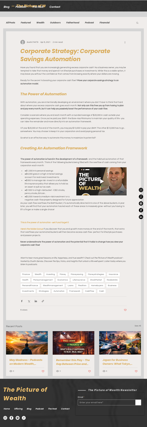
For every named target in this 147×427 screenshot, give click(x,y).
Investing (50, 274)
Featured (26, 22)
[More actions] (125, 42)
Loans (70, 286)
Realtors (82, 286)
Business (112, 286)
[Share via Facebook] (21, 301)
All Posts (10, 22)
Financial (105, 22)
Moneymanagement (43, 280)
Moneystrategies (96, 274)
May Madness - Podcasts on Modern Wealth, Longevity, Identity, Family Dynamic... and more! (26, 362)
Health (25, 280)
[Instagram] (141, 190)
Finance (26, 274)
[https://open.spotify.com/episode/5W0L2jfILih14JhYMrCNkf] (141, 203)
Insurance (113, 274)
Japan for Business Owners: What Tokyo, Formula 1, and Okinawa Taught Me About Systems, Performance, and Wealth (118, 362)
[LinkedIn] (141, 217)
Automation (59, 291)
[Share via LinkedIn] (35, 301)
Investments (28, 291)
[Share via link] (42, 301)
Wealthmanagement (53, 286)
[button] (137, 23)
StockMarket (96, 280)
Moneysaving (77, 274)
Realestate (112, 280)
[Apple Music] (141, 197)
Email (80, 397)
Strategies (44, 291)
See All (138, 326)
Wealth (40, 22)
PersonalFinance (30, 286)
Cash (101, 291)
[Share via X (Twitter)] (28, 301)
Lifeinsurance (79, 280)
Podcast (89, 22)
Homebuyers (97, 286)
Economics (63, 280)
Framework (74, 291)
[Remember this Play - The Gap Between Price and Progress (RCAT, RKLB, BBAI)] (73, 343)
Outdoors (55, 22)
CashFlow (89, 291)
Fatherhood (72, 22)
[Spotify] (18, 418)
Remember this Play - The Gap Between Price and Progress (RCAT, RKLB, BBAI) (73, 362)
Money (63, 274)
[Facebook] (11, 418)
